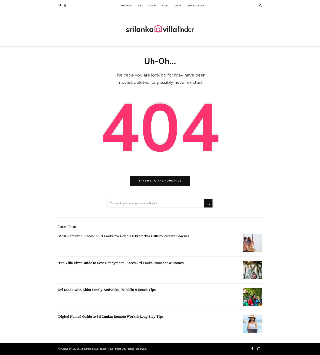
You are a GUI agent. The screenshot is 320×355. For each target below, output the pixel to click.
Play (150, 5)
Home (125, 5)
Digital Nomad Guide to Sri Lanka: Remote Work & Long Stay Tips (111, 316)
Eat (140, 5)
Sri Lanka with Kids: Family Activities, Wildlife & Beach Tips (107, 289)
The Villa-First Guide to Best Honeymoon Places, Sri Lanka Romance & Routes (121, 262)
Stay (165, 5)
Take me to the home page (160, 180)
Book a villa (195, 5)
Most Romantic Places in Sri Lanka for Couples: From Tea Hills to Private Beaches (123, 236)
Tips (176, 5)
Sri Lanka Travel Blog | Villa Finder (100, 349)
